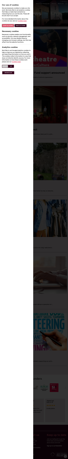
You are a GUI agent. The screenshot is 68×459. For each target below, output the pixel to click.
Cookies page (22, 21)
